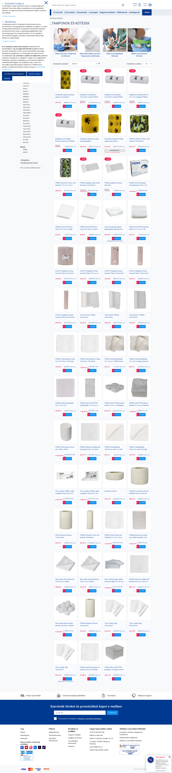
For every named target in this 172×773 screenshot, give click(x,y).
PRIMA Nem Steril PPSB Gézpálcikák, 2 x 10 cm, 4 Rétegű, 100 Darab (89, 404)
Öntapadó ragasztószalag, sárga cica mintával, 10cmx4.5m (64, 96)
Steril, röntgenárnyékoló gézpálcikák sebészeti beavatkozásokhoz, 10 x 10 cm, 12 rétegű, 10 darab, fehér (114, 228)
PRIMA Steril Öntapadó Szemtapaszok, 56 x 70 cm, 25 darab (139, 184)
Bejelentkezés (54, 732)
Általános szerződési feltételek (131, 741)
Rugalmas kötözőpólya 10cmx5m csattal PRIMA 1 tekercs (89, 96)
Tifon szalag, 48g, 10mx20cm (61, 668)
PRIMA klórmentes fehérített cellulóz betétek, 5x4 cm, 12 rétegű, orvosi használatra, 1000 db (139, 536)
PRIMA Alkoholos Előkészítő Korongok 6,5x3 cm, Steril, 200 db (90, 448)
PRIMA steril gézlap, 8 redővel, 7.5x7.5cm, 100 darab (65, 360)
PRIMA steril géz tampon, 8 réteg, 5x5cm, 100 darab (90, 668)
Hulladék (7, 78)
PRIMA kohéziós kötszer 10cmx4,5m (89, 624)
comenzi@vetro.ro (95, 747)
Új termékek (69, 12)
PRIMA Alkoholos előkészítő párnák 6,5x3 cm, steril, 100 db (139, 580)
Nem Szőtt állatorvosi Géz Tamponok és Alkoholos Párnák (90, 55)
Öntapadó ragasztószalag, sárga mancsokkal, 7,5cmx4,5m (114, 140)
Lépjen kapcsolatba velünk (98, 750)
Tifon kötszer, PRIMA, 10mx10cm (88, 316)
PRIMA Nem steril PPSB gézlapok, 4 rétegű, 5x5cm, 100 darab (114, 668)
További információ (9, 16)
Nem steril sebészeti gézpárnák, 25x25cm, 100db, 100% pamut (64, 624)
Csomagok (93, 12)
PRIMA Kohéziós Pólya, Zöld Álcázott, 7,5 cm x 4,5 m (65, 184)
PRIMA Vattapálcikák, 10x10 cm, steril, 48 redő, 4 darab (139, 448)
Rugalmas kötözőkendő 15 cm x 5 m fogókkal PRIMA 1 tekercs (139, 96)
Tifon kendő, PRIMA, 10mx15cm (112, 316)
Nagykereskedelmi (107, 12)
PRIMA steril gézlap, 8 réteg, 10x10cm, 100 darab (90, 360)
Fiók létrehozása (55, 735)
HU (148, 12)
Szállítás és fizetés (75, 738)
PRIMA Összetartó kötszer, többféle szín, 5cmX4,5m (139, 492)
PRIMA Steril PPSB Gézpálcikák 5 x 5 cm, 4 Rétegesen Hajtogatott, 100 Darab (115, 404)
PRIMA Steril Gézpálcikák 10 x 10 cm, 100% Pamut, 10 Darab (114, 360)
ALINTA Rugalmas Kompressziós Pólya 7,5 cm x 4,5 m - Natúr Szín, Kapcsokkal (89, 272)
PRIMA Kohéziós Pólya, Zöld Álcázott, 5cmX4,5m (139, 140)
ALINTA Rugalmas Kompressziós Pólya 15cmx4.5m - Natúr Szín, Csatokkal (139, 272)
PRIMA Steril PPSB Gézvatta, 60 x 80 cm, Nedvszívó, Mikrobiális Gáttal (89, 228)
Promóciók (58, 12)
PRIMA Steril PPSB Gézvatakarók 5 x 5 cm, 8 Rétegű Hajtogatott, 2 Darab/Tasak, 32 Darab (139, 404)
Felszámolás (82, 12)
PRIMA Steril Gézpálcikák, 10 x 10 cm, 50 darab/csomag (64, 404)
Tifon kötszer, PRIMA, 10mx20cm (137, 316)
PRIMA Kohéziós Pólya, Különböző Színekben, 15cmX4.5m (90, 536)
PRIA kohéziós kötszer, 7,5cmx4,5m (63, 536)
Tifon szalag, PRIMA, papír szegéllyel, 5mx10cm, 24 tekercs (89, 492)
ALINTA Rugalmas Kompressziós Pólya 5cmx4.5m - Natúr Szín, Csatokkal (65, 272)
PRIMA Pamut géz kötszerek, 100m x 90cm (65, 448)
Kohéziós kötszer (111, 491)
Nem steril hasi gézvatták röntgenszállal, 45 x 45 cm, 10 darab (114, 580)
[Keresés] (123, 5)
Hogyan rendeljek (74, 735)
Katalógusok (134, 12)
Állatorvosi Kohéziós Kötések (139, 55)
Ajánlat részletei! (161, 770)
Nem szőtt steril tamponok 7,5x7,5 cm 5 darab (89, 580)
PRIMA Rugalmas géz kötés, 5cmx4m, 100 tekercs (90, 184)
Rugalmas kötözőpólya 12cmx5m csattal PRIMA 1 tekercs (114, 96)
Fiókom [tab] (52, 729)
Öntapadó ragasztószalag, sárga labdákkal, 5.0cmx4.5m (89, 140)
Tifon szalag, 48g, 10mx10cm (111, 624)
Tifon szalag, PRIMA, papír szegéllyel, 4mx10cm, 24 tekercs (64, 492)
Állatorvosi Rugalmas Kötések (114, 55)
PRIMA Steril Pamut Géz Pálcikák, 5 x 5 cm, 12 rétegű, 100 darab (113, 536)
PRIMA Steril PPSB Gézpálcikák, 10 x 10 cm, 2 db (139, 228)
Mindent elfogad (34, 74)
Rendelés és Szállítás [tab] (73, 730)
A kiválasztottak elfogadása (14, 74)
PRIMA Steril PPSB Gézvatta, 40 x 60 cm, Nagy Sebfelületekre (64, 228)
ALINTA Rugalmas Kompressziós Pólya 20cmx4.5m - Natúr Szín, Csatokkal (65, 316)
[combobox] (87, 5)
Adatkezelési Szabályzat (128, 738)
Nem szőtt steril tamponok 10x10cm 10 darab (64, 580)
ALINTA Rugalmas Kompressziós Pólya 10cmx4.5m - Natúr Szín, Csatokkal (115, 272)
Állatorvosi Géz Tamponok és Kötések (65, 55)
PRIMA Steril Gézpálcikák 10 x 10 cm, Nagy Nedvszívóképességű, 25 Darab (139, 360)
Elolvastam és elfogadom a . (80, 719)
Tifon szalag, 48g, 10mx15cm (135, 624)
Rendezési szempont (60, 64)
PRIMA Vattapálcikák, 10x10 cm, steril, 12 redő (113, 448)
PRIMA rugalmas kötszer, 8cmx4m (114, 184)
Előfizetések (122, 12)
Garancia (71, 746)
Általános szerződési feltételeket (90, 719)
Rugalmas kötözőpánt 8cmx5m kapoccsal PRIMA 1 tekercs (65, 140)
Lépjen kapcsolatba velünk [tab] (100, 729)
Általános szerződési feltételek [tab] (133, 729)
